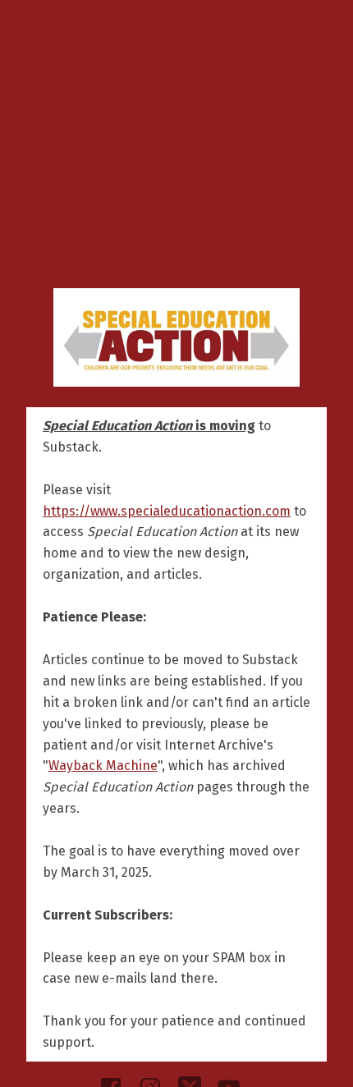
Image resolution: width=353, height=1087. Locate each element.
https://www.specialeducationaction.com (167, 511)
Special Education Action (176, 337)
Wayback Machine (103, 765)
